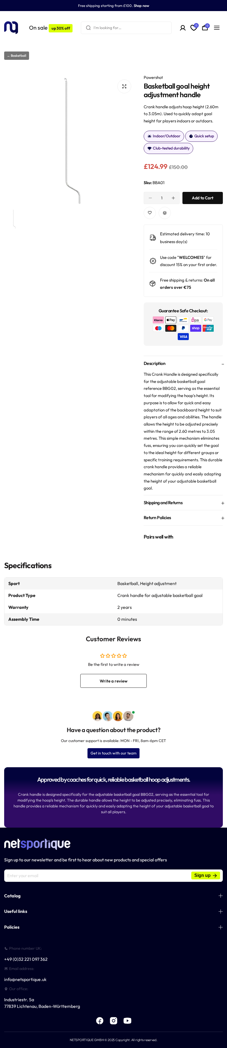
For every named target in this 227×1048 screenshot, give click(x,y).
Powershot (153, 77)
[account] (183, 28)
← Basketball (16, 55)
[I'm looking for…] (88, 28)
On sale (49, 27)
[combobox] (126, 28)
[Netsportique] (11, 27)
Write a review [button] (114, 681)
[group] (69, 141)
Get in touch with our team (113, 753)
